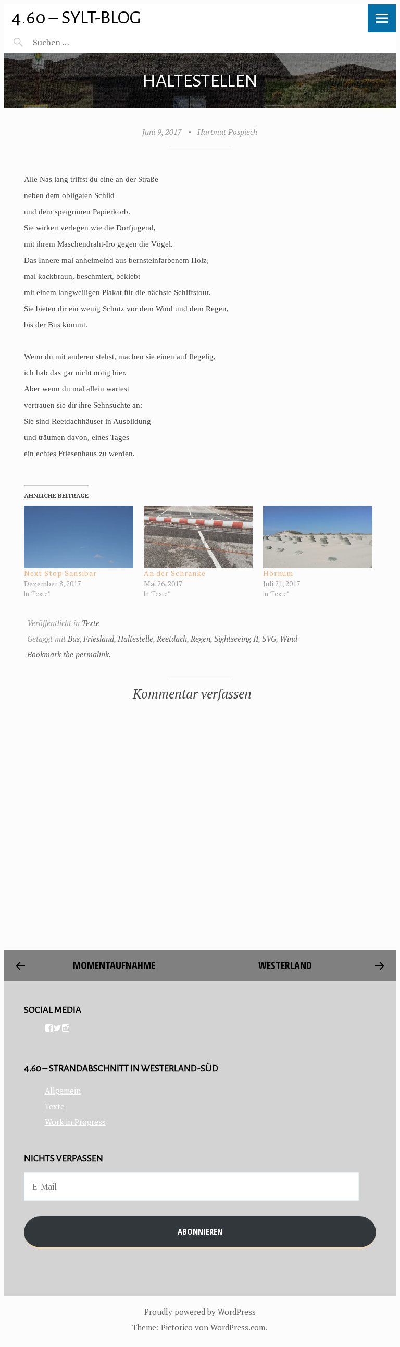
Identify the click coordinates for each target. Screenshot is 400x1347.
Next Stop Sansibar (60, 573)
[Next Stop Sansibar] (78, 537)
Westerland (285, 965)
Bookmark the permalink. (69, 654)
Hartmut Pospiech (227, 132)
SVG (269, 638)
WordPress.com (237, 1327)
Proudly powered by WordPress (200, 1311)
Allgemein (63, 1090)
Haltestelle (135, 638)
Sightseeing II (236, 638)
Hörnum (278, 573)
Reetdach (172, 638)
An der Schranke (175, 573)
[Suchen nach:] (76, 42)
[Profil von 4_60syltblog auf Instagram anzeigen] (65, 1028)
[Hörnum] (317, 537)
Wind (288, 638)
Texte (90, 623)
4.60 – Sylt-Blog (76, 17)
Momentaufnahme (115, 965)
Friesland (98, 638)
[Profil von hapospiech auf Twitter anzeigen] (57, 1028)
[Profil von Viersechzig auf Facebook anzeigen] (49, 1028)
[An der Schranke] (198, 537)
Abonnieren (200, 1232)
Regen (200, 638)
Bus (74, 638)
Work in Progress (75, 1122)
